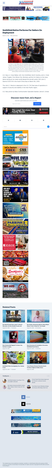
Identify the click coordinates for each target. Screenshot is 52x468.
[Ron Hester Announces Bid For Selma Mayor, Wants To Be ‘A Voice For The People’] (38, 316)
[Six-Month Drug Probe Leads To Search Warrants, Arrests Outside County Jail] (14, 316)
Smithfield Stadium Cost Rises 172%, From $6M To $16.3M (16, 381)
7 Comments (13, 327)
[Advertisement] (26, 447)
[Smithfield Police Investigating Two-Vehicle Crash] (14, 357)
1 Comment (13, 369)
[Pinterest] (32, 120)
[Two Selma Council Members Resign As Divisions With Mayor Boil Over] (29, 387)
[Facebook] (8, 120)
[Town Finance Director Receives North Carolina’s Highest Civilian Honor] (38, 357)
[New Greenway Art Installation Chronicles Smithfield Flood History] (38, 336)
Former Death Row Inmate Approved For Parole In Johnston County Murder (40, 381)
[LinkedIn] (43, 120)
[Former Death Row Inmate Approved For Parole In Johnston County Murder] (29, 381)
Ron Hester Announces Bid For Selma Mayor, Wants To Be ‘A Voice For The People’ (16, 387)
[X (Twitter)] (20, 120)
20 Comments (38, 327)
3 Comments (38, 348)
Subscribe (37, 103)
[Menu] (4, 3)
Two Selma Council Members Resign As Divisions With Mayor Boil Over (40, 387)
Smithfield (15, 35)
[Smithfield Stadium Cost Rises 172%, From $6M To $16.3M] (4, 381)
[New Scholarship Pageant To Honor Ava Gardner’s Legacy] (14, 336)
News (11, 35)
